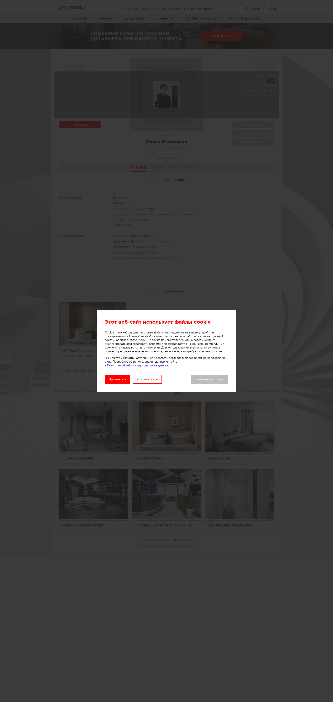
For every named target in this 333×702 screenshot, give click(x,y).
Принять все (117, 379)
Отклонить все (147, 379)
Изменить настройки (209, 379)
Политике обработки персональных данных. (138, 365)
